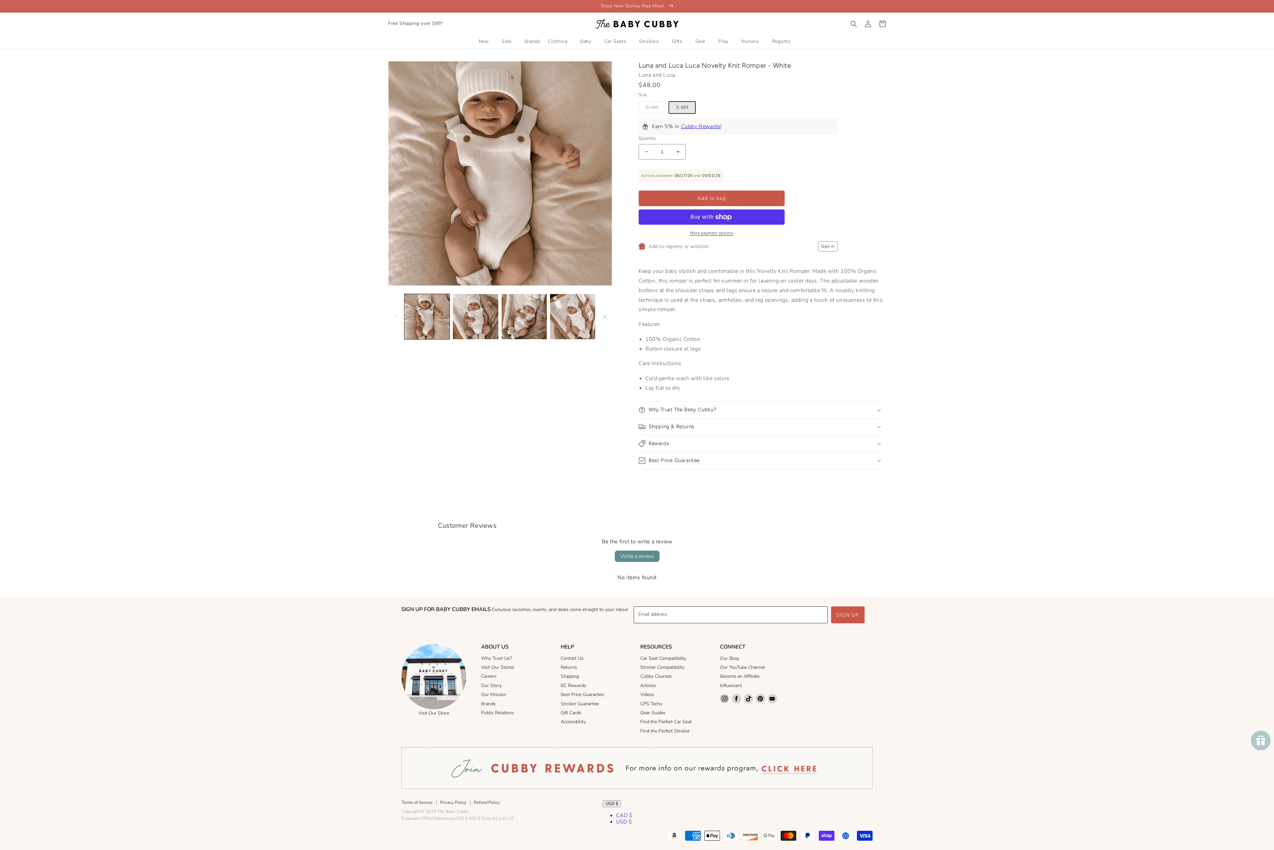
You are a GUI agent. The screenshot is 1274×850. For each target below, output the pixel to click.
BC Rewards (573, 685)
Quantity (647, 138)
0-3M (652, 107)
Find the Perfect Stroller (665, 731)
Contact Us (572, 658)
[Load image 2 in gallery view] (475, 316)
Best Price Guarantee (582, 694)
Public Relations (497, 713)
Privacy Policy (453, 803)
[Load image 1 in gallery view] (427, 316)
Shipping (570, 676)
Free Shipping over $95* (415, 23)
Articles (648, 685)
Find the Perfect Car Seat (666, 722)
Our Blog (729, 658)
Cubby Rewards (701, 126)
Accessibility (573, 722)
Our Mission (493, 694)
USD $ (611, 803)
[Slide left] (395, 316)
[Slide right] (605, 316)
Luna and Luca (657, 75)
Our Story (491, 685)
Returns (569, 667)
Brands (488, 704)
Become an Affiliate (739, 676)
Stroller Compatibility (662, 667)
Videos (647, 694)
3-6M (682, 107)
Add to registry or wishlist (678, 246)
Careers (489, 676)
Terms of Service (417, 803)
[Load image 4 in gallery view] (572, 316)
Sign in (828, 246)
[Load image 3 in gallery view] (524, 316)
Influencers (731, 685)
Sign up (848, 615)
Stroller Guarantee (580, 704)
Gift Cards (571, 713)
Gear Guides (653, 713)
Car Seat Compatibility (663, 658)
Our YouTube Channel (742, 667)
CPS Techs (651, 704)
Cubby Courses (656, 676)
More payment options (711, 233)
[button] (853, 24)
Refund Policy (487, 803)
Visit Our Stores (497, 667)
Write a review (637, 556)
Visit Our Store (433, 713)
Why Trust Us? (496, 658)
